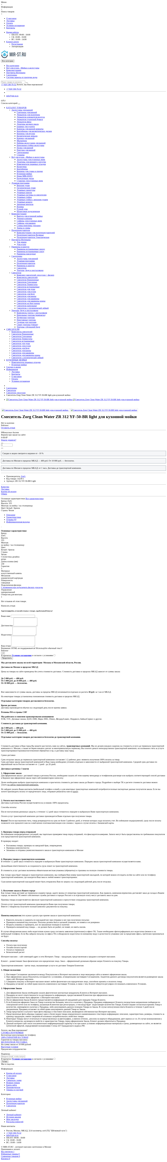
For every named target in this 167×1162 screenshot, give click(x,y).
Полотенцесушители (20, 230)
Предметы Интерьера (15, 73)
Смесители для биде (26, 294)
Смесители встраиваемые (28, 287)
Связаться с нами (14, 1080)
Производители (13, 1087)
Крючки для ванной (25, 138)
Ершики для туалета (26, 126)
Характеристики (13, 517)
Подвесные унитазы (26, 317)
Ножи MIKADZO (24, 176)
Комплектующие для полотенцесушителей (36, 233)
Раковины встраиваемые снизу (30, 251)
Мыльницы (22, 141)
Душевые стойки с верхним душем (32, 199)
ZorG (23, 476)
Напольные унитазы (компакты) (31, 315)
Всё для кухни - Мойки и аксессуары (22, 68)
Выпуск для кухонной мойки (30, 216)
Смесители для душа (26, 289)
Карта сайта (11, 1085)
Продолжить (7, 658)
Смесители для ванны (26, 296)
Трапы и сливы (23, 228)
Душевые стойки (24, 197)
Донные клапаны (24, 218)
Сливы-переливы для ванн (29, 225)
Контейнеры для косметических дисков (34, 131)
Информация (12, 369)
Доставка (10, 21)
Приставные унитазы (26, 320)
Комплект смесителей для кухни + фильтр (35, 275)
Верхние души (23, 185)
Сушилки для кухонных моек (30, 181)
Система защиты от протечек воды (21, 77)
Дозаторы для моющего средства (31, 162)
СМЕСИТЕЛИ (12, 329)
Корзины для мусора (26, 133)
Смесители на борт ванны (28, 303)
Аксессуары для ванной (22, 110)
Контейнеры (22, 169)
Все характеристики (35, 498)
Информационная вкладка (18, 522)
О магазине (11, 18)
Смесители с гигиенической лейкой (33, 308)
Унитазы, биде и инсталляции (30, 270)
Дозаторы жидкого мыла (28, 124)
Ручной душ (22, 209)
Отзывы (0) (11, 519)
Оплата (9, 23)
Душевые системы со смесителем (31, 195)
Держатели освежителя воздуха (31, 117)
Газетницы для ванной (27, 112)
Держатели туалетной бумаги (30, 119)
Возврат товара (13, 1083)
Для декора (21, 242)
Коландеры (22, 166)
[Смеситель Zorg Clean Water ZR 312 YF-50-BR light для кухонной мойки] (35, 410)
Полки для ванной (25, 148)
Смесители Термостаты (27, 284)
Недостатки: (6, 635)
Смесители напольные (27, 306)
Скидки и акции (13, 367)
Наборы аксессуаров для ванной (31, 143)
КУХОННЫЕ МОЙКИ (16, 360)
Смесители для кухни (26, 291)
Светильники (23, 152)
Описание (10, 515)
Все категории (12, 65)
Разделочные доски (25, 178)
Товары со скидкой (14, 1090)
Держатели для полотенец (28, 115)
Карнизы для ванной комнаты (30, 129)
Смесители (21, 268)
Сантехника (11, 75)
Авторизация (17, 46)
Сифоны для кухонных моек (29, 221)
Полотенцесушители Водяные (30, 235)
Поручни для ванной (26, 150)
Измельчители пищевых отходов (31, 164)
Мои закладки (12, 1119)
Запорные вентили (25, 204)
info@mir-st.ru (12, 96)
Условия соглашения (15, 25)
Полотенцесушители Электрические (33, 237)
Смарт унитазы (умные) (27, 324)
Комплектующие (13, 70)
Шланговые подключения (28, 211)
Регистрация (17, 44)
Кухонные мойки (24, 174)
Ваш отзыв (6, 646)
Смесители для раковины (28, 299)
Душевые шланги (24, 202)
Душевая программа (20, 183)
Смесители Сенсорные (27, 282)
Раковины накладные (26, 254)
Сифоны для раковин (26, 223)
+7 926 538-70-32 (13, 89)
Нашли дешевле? (8, 440)
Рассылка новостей (14, 1122)
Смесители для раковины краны (31, 301)
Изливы (20, 207)
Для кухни (21, 244)
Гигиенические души (26, 188)
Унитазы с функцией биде (28, 327)
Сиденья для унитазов (26, 322)
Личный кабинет (13, 1115)
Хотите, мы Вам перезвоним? (30, 84)
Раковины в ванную (20, 247)
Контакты (10, 28)
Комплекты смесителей (27, 277)
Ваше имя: (5, 616)
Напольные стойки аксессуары (30, 145)
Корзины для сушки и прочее (30, 171)
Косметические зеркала (27, 136)
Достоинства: (7, 625)
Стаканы (21, 155)
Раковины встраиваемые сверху (31, 249)
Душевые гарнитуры (26, 190)
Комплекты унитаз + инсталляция (32, 313)
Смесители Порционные (28, 280)
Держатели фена (24, 122)
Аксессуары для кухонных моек (31, 159)
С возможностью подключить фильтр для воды (22, 587)
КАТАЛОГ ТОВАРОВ (16, 108)
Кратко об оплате (14, 1073)
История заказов (13, 1117)
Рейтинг (4, 650)
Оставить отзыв (8, 428)
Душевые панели (24, 192)
